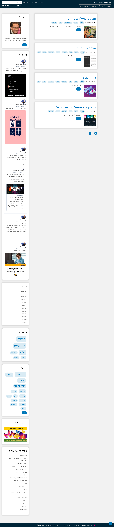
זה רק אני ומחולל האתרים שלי (75, 107)
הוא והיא (19, 346)
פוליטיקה (13, 405)
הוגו (39, 52)
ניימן (25, 489)
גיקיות (58, 52)
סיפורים (34, 2)
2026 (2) (24, 322)
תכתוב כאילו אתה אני (81, 18)
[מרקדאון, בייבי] (90, 61)
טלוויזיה (22, 400)
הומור (21, 339)
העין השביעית (23, 486)
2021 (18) (23, 308)
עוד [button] (24, 45)
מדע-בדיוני (19, 385)
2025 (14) (23, 319)
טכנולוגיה (54, 22)
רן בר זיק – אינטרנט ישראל (18, 492)
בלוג (60, 22)
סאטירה (21, 380)
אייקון (14, 391)
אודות (41, 2)
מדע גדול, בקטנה (22, 498)
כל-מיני (14, 400)
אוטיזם (23, 409)
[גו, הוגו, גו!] (90, 91)
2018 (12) (23, 299)
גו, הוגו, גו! (88, 77)
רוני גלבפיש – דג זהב (20, 481)
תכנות (44, 52)
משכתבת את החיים (21, 469)
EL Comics (23, 509)
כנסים (23, 358)
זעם (15, 396)
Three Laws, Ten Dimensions (17, 478)
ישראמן (16, 358)
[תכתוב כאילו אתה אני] (90, 32)
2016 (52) (23, 294)
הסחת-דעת (51, 52)
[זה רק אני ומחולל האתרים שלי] (90, 120)
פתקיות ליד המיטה (21, 472)
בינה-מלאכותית (68, 22)
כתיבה (75, 22)
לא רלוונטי (24, 506)
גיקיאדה (20, 375)
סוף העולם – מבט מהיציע (19, 466)
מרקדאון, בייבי (86, 48)
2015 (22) (23, 291)
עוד (78, 30)
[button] (95, 133)
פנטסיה (22, 396)
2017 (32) (23, 296)
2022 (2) (24, 311)
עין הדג (25, 484)
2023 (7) (24, 314)
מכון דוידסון (23, 495)
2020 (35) (23, 305)
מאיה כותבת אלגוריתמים (20, 512)
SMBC (25, 503)
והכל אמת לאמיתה (21, 475)
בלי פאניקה (23, 456)
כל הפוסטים (26, 2)
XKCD (25, 501)
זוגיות (9, 396)
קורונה (22, 391)
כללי (81, 23)
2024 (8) (24, 316)
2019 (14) (23, 302)
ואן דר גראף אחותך (21, 464)
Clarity (39, 525)
